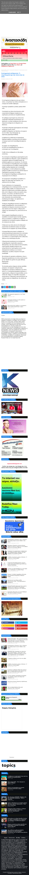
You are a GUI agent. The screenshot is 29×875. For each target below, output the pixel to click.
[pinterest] (21, 625)
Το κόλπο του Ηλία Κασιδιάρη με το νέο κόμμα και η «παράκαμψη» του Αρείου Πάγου (17, 569)
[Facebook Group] (7, 631)
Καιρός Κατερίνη (9, 708)
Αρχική (5, 837)
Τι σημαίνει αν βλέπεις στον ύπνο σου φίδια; (17, 658)
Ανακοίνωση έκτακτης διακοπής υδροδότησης (17, 681)
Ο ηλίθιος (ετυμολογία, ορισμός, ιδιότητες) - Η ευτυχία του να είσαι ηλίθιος (17, 558)
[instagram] (7, 628)
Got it (19, 12)
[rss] (7, 625)
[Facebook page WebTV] (21, 631)
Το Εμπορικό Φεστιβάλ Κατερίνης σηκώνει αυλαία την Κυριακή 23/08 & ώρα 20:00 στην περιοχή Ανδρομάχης (17, 564)
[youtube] (21, 628)
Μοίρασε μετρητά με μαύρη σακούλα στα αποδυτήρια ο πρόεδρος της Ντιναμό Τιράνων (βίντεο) (17, 825)
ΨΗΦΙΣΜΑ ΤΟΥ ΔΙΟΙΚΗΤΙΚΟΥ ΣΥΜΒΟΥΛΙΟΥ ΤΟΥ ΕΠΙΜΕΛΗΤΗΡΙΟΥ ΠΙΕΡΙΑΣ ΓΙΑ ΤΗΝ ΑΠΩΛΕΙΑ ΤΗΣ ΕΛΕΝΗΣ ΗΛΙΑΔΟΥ (17, 552)
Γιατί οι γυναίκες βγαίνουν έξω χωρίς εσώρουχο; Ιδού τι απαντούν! (15, 688)
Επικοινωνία (12, 837)
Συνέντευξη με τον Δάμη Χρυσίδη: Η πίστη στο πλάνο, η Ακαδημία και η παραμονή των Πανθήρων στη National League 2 (17, 819)
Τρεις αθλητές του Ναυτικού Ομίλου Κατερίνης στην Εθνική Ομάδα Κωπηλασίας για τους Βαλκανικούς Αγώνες (17, 831)
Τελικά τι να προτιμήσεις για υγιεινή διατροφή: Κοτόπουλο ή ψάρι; (16, 788)
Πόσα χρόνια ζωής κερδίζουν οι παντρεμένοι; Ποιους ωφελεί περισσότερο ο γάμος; (17, 306)
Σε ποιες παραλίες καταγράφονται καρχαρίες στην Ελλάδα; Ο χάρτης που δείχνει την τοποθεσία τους (17, 676)
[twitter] (21, 622)
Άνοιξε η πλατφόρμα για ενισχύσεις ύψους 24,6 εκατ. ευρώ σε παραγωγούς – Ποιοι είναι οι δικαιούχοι (17, 804)
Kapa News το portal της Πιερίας (15, 872)
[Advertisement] (14, 18)
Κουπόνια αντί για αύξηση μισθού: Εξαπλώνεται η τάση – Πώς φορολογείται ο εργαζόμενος (17, 581)
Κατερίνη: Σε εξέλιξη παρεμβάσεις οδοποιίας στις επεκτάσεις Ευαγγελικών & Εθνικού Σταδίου (17, 575)
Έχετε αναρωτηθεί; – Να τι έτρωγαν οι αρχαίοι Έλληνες (16, 782)
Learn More (12, 12)
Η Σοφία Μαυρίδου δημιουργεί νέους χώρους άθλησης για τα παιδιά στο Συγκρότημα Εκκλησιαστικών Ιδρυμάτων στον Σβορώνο (17, 587)
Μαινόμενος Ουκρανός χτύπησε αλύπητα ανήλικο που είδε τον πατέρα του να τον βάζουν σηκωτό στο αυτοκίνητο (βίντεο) (18, 546)
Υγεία (6, 283)
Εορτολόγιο (12, 757)
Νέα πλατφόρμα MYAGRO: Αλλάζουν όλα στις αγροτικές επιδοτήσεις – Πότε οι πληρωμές (17, 798)
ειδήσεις (18, 64)
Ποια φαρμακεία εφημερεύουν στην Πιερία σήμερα (16, 295)
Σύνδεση (23, 837)
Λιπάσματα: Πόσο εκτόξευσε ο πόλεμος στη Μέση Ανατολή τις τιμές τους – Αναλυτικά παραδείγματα (17, 809)
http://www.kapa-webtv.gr (17, 873)
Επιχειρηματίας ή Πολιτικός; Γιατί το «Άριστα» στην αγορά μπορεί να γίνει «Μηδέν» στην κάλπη (17, 540)
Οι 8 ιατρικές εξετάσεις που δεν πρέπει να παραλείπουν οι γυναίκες (16, 300)
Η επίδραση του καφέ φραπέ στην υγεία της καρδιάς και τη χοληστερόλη (18, 777)
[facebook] (7, 622)
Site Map (18, 837)
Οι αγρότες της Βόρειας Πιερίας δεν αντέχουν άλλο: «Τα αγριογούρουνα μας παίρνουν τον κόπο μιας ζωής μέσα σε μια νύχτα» (17, 671)
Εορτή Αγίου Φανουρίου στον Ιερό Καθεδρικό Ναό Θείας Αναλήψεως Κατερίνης (17, 592)
